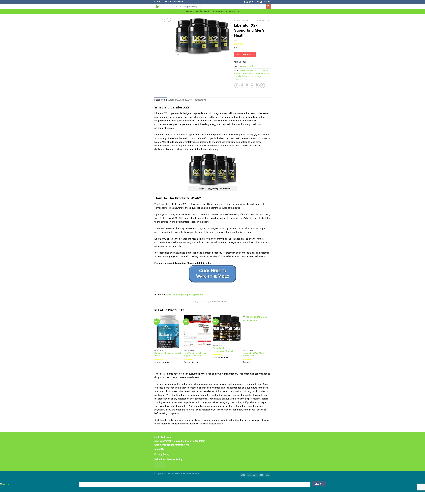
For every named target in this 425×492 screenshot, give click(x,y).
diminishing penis (246, 70)
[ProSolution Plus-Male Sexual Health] (256, 331)
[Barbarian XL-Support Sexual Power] (168, 331)
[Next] (270, 341)
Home (189, 11)
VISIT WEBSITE (245, 54)
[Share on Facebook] (236, 85)
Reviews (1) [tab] (200, 100)
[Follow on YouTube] (263, 2)
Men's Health (262, 21)
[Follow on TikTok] (250, 2)
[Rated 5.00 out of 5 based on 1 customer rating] (252, 44)
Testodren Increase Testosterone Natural (223, 349)
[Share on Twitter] (242, 85)
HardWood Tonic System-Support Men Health (196, 354)
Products (218, 11)
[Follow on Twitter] (252, 2)
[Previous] (154, 341)
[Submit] (268, 6)
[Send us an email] (255, 2)
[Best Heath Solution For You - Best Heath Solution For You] (160, 6)
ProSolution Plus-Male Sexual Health (253, 354)
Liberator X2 (246, 73)
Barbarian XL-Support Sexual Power (167, 354)
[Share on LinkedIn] (257, 85)
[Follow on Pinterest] (258, 2)
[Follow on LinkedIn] (261, 2)
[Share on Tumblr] (262, 85)
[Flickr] (266, 2)
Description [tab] (160, 100)
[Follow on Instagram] (247, 2)
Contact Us (232, 11)
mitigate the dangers (260, 73)
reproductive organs (242, 76)
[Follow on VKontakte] (269, 2)
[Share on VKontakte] (252, 85)
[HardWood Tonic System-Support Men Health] (197, 331)
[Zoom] (178, 52)
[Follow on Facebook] (244, 2)
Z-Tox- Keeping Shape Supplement (185, 294)
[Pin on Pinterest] (247, 85)
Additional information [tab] (180, 100)
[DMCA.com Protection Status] (159, 464)
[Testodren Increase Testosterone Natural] (227, 329)
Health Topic (203, 11)
